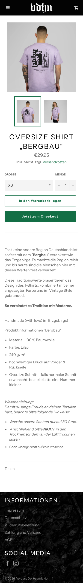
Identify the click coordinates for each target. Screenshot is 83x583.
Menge (60, 174)
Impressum (14, 510)
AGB (8, 539)
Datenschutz (16, 517)
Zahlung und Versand (23, 532)
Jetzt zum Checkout (40, 216)
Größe (10, 174)
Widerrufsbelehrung (22, 525)
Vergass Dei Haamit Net (32, 578)
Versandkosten (55, 162)
